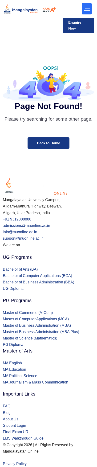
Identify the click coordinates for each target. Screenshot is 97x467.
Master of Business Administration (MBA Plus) (41, 332)
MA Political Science (20, 376)
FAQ (6, 406)
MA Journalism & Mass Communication (35, 382)
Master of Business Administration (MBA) (37, 325)
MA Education (14, 369)
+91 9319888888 (17, 219)
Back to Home (48, 143)
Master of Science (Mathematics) (30, 338)
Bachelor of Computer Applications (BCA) (37, 276)
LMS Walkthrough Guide (23, 438)
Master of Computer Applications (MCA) (36, 319)
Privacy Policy (15, 464)
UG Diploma (13, 288)
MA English (12, 363)
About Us (10, 419)
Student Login (14, 425)
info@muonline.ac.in (20, 232)
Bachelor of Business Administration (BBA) (38, 282)
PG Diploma (13, 345)
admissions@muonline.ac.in (26, 226)
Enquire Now (74, 25)
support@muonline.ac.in (23, 238)
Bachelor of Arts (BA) (20, 269)
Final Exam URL (17, 432)
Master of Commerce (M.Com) (28, 313)
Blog (7, 413)
